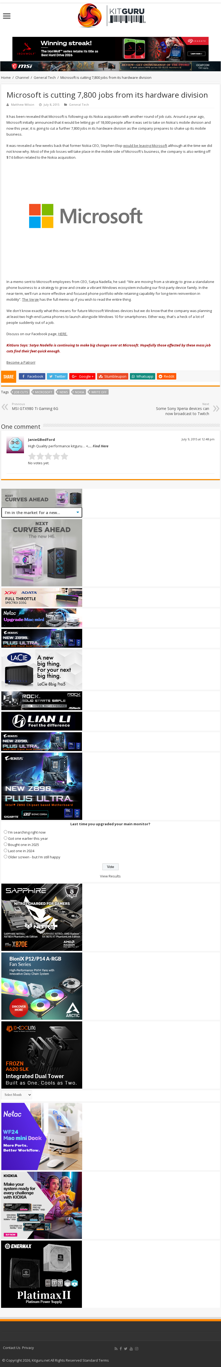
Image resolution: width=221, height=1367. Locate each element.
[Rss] (116, 1348)
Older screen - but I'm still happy (34, 857)
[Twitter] (125, 1348)
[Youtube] (131, 1348)
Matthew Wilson (22, 104)
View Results (110, 876)
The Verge (30, 299)
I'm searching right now (27, 832)
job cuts (21, 392)
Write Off (99, 392)
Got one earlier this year (28, 838)
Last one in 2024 (21, 850)
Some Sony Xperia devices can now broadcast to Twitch (182, 409)
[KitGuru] (110, 14)
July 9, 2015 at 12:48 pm (198, 439)
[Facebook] (120, 1348)
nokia (79, 392)
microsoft (43, 392)
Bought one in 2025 (23, 844)
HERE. (62, 333)
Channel (22, 77)
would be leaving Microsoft (145, 145)
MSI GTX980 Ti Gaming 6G (35, 406)
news (64, 392)
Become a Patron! (20, 362)
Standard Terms (95, 1360)
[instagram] (136, 1348)
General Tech (45, 77)
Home (6, 77)
